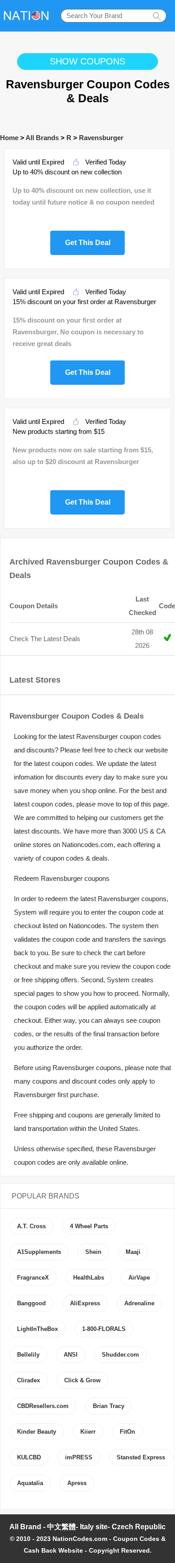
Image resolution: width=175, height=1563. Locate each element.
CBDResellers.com (43, 1406)
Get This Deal (87, 241)
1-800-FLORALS (104, 1329)
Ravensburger (101, 137)
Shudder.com (120, 1354)
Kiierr (88, 1431)
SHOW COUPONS (87, 61)
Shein (93, 1252)
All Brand (25, 1527)
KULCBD (29, 1457)
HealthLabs (88, 1277)
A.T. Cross (31, 1226)
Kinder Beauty (36, 1431)
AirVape (139, 1277)
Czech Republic (139, 1527)
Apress (77, 1483)
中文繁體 (61, 1527)
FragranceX (33, 1277)
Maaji (133, 1252)
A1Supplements (39, 1252)
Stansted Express (141, 1457)
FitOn (127, 1431)
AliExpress (85, 1303)
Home (9, 137)
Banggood (31, 1303)
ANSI (71, 1354)
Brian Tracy (108, 1406)
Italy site (94, 1527)
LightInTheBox (37, 1329)
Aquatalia (30, 1483)
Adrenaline (139, 1303)
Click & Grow (82, 1380)
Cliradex (28, 1380)
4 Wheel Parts (89, 1226)
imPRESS (78, 1457)
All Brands (42, 137)
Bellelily (28, 1354)
